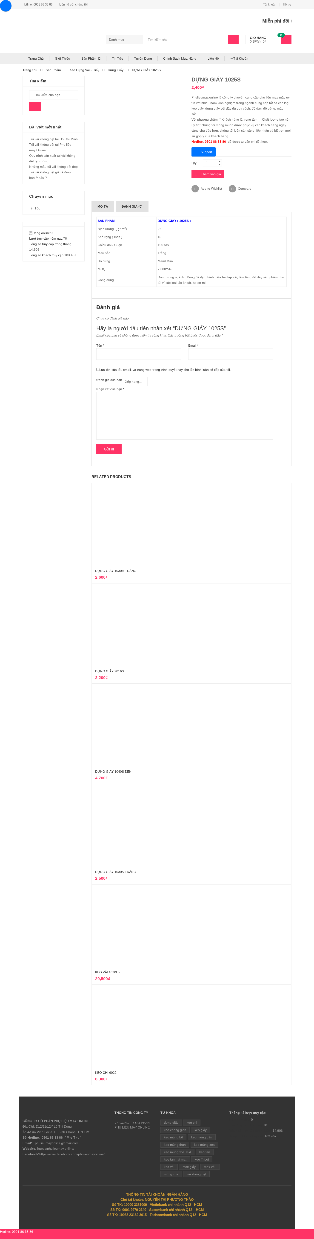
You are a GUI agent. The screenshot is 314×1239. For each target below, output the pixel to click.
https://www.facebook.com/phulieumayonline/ (72, 1154)
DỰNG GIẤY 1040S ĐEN (113, 771)
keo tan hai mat (175, 1159)
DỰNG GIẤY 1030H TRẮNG (115, 571)
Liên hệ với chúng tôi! (73, 4)
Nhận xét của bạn (110, 389)
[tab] (102, 206)
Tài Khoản (239, 58)
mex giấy (189, 1167)
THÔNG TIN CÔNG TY (131, 1112)
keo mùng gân (201, 1137)
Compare (244, 188)
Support (206, 152)
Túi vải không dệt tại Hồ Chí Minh (53, 139)
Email (193, 345)
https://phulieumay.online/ (55, 1148)
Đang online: (40, 233)
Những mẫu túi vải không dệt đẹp (53, 166)
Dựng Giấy (115, 70)
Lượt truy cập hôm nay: (46, 238)
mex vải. (210, 1167)
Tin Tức (117, 58)
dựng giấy (171, 1122)
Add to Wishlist (211, 188)
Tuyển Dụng (143, 58)
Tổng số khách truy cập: (46, 255)
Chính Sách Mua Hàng (179, 58)
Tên (100, 345)
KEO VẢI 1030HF (107, 972)
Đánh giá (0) (132, 206)
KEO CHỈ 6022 (106, 1072)
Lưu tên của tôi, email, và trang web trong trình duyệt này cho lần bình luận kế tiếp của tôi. (165, 369)
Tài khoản (269, 4)
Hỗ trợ (287, 4)
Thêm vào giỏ (211, 174)
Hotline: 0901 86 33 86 (37, 4)
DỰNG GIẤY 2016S (109, 671)
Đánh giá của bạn (109, 380)
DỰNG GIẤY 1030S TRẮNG (115, 872)
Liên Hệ (213, 58)
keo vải (169, 1167)
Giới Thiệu (62, 58)
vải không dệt (196, 1174)
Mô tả (102, 206)
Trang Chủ (36, 58)
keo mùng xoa (204, 1144)
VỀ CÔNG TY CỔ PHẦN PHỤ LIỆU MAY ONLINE (132, 1125)
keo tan (204, 1152)
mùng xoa (171, 1174)
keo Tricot (202, 1159)
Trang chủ (30, 70)
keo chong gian (175, 1130)
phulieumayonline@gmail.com (57, 1143)
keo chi (192, 1122)
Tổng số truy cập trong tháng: (50, 244)
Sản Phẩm (89, 58)
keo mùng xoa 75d (177, 1152)
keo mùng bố (173, 1137)
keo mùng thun (175, 1144)
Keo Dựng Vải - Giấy (84, 70)
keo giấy (200, 1130)
